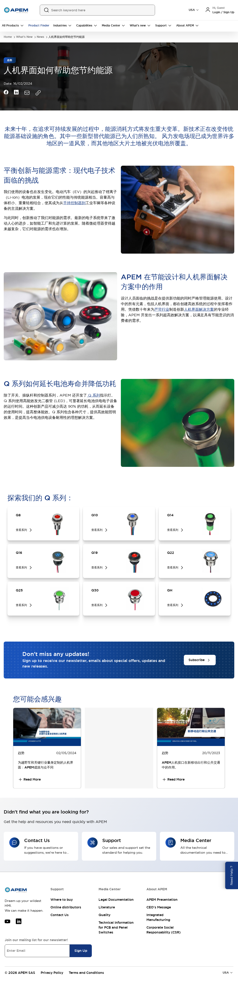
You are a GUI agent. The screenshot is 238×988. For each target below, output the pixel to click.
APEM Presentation (162, 900)
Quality (104, 915)
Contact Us (59, 915)
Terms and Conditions (86, 973)
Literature (107, 907)
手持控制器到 (74, 202)
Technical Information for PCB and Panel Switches (116, 927)
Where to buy (61, 900)
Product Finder (38, 25)
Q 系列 (93, 395)
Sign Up (80, 951)
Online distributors (65, 907)
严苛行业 (161, 309)
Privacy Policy (52, 973)
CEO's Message (158, 907)
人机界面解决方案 (199, 309)
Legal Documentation (116, 900)
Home (8, 37)
